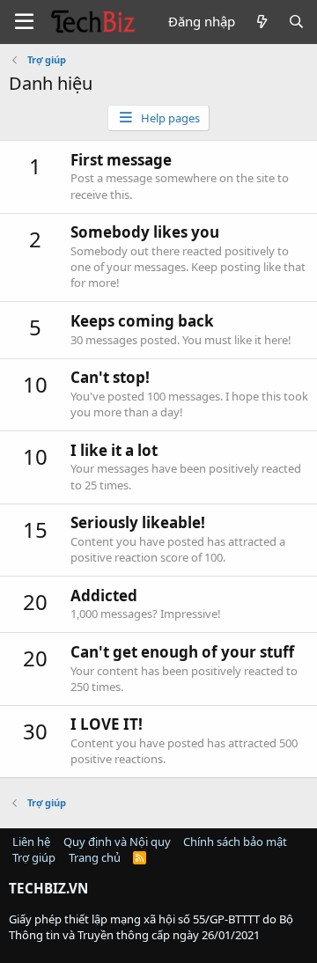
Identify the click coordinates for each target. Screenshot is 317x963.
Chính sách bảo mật (235, 841)
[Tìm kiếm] (296, 21)
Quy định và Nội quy (117, 841)
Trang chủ (95, 857)
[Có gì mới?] (261, 21)
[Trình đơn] (24, 22)
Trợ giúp (33, 857)
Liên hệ (31, 841)
